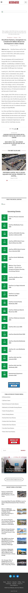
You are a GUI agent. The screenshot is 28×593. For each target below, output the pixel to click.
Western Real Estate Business (8, 431)
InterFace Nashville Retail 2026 (17, 334)
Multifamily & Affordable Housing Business (12, 407)
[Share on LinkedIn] (15, 129)
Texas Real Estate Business (8, 428)
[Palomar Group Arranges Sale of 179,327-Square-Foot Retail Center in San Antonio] (21, 531)
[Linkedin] (14, 576)
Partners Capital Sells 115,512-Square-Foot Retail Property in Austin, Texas (8, 494)
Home (4, 582)
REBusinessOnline (6, 397)
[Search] (25, 2)
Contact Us (20, 583)
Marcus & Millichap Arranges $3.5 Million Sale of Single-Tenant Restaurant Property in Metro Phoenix (8, 512)
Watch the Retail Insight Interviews (14, 479)
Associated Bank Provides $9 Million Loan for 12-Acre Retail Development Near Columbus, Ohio (14, 502)
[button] (3, 167)
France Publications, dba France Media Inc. (15, 587)
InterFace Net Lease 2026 (15, 326)
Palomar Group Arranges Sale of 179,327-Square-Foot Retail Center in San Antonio (8, 531)
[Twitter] (10, 576)
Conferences (8, 583)
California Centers (6, 400)
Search (23, 450)
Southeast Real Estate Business (9, 424)
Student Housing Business (8, 410)
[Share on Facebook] (12, 129)
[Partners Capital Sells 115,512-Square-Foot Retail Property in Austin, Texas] (14, 162)
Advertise (14, 583)
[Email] (17, 576)
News (23, 582)
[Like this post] (10, 129)
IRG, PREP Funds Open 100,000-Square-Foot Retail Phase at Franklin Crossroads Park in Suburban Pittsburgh (8, 541)
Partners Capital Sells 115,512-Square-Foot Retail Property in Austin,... (14, 174)
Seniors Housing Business (8, 414)
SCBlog (19, 582)
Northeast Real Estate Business (9, 421)
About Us (9, 582)
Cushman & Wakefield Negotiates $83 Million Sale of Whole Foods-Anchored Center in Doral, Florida (8, 552)
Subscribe (14, 582)
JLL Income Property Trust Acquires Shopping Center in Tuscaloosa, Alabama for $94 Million (8, 522)
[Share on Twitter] (14, 129)
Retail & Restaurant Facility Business (10, 404)
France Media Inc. (14, 585)
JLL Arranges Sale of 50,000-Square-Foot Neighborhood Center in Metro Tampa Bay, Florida (8, 562)
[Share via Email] (17, 129)
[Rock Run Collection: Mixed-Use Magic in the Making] (14, 465)
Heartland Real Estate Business (9, 417)
